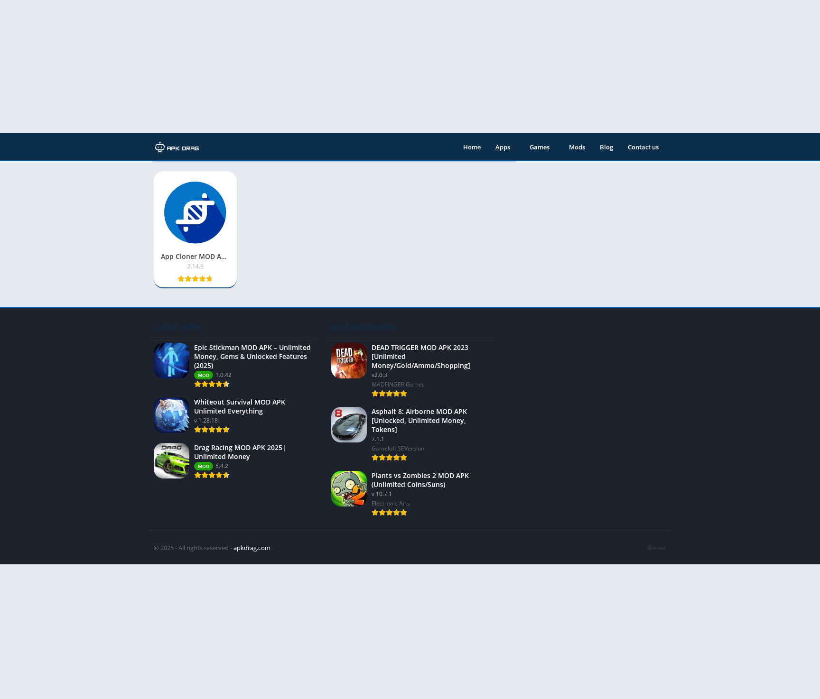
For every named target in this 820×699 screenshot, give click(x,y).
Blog (606, 147)
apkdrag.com (251, 547)
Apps (502, 147)
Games (540, 147)
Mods (577, 147)
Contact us (643, 147)
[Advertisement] (284, 66)
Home (472, 147)
